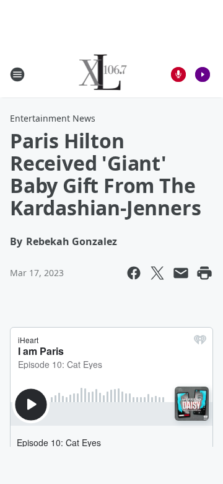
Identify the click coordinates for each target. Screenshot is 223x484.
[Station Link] (103, 74)
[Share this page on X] (157, 273)
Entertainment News (52, 118)
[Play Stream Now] (202, 74)
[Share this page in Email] (181, 273)
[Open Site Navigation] (17, 74)
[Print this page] (204, 273)
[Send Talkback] (178, 74)
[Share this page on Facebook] (133, 273)
